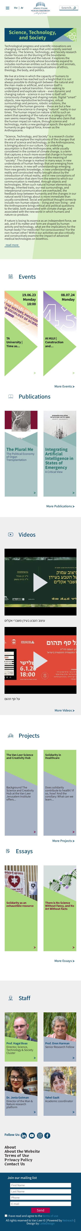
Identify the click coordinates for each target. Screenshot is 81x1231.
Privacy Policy (18, 1160)
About (10, 1147)
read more (12, 245)
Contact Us (15, 1164)
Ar (22, 8)
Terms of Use (17, 1156)
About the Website (22, 1151)
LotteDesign (47, 1223)
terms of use (50, 1216)
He (16, 8)
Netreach (68, 1220)
